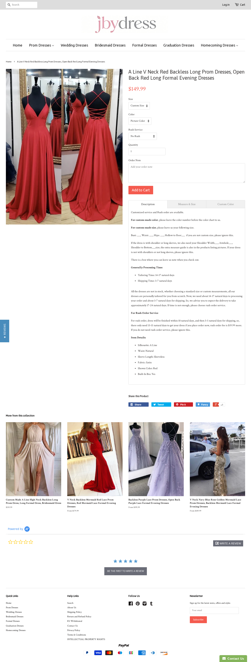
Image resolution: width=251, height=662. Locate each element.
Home (17, 45)
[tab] (147, 204)
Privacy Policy (73, 630)
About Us (71, 607)
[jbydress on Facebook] (130, 604)
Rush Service (135, 129)
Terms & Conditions (76, 634)
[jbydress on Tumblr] (151, 604)
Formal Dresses (144, 45)
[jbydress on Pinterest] (138, 604)
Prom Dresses (40, 45)
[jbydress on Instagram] (144, 604)
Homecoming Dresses (218, 45)
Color (131, 114)
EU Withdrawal (74, 621)
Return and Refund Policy (79, 616)
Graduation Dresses (178, 45)
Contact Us (72, 625)
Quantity (133, 145)
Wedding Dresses (74, 45)
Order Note (134, 160)
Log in (226, 4)
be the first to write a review (125, 571)
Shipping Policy (74, 612)
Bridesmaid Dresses (110, 45)
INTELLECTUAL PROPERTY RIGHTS (86, 639)
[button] (228, 543)
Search (70, 603)
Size (130, 99)
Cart (242, 4)
